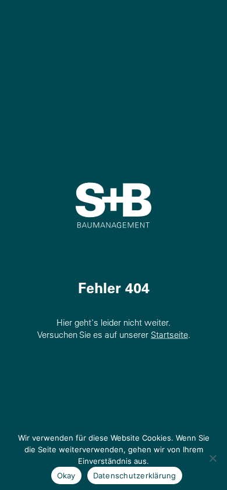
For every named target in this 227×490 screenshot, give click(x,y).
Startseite (169, 334)
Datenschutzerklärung (134, 475)
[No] (212, 458)
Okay (66, 475)
